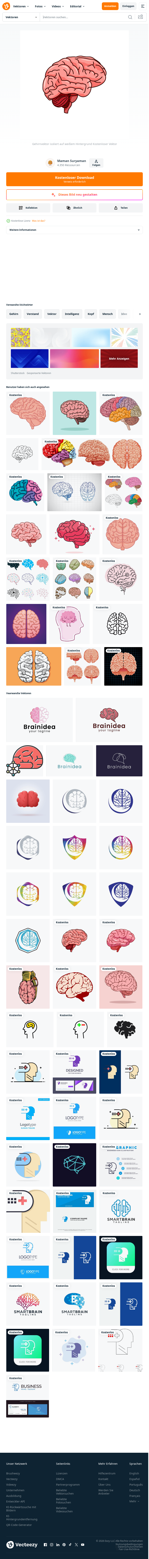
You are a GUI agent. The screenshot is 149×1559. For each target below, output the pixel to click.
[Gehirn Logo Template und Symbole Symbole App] (117, 624)
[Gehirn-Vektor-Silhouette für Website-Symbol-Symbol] (124, 1029)
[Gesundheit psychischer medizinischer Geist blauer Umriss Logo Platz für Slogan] (28, 1257)
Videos (56, 6)
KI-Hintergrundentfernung (21, 1517)
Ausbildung (13, 1496)
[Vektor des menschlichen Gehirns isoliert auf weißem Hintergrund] (26, 534)
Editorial (75, 6)
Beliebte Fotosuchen (63, 1500)
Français (131, 1496)
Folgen (96, 165)
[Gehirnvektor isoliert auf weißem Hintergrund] (74, 940)
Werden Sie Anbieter (105, 1491)
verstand (33, 314)
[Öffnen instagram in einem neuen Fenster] (51, 1546)
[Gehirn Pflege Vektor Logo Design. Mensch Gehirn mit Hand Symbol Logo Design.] (74, 801)
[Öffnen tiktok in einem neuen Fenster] (70, 1546)
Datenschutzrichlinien (127, 1550)
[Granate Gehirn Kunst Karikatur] (28, 987)
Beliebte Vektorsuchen (65, 1491)
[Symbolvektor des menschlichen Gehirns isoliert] (22, 454)
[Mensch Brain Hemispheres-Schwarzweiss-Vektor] (33, 666)
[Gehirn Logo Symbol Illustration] (39, 720)
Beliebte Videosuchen (64, 1509)
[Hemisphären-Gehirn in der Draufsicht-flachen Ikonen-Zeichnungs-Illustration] (26, 624)
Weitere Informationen (23, 230)
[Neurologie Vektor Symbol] (24, 760)
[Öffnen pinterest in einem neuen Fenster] (64, 1546)
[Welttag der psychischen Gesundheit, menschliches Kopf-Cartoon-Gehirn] (69, 624)
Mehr (129, 1501)
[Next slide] (133, 314)
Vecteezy (11, 1479)
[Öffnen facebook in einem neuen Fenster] (45, 1546)
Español (131, 1479)
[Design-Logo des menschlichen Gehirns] (74, 1165)
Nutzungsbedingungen (126, 1548)
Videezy (11, 1484)
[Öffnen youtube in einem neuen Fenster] (82, 1546)
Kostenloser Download (74, 179)
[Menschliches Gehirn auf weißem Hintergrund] (82, 666)
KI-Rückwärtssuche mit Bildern (21, 1508)
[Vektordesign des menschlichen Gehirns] (74, 987)
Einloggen (128, 6)
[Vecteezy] (6, 6)
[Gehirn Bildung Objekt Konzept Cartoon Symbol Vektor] (74, 413)
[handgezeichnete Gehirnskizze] (74, 492)
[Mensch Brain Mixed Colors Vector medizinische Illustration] (123, 492)
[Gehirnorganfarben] (25, 492)
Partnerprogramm (68, 1484)
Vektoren (19, 6)
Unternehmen (15, 1490)
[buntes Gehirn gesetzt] (74, 579)
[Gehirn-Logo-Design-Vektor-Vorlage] (121, 1211)
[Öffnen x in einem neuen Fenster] (76, 1546)
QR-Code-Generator (19, 1525)
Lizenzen (62, 1473)
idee (124, 314)
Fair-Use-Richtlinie (126, 1553)
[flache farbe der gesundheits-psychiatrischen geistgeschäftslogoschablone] (28, 1072)
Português (133, 1484)
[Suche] (130, 17)
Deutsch (131, 1490)
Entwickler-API (15, 1501)
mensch (107, 314)
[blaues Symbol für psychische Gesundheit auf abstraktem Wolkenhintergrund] (73, 1350)
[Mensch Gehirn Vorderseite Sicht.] (28, 801)
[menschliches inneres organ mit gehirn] (123, 666)
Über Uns (104, 1484)
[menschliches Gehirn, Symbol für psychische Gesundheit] (28, 413)
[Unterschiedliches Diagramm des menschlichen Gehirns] (92, 454)
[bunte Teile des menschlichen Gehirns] (120, 413)
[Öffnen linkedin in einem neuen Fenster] (57, 1546)
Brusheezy (13, 1473)
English (131, 1473)
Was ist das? (38, 220)
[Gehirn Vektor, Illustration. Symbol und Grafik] (120, 987)
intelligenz (72, 314)
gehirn (13, 314)
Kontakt (103, 1479)
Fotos (38, 6)
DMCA (60, 1479)
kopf (91, 314)
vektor (51, 314)
